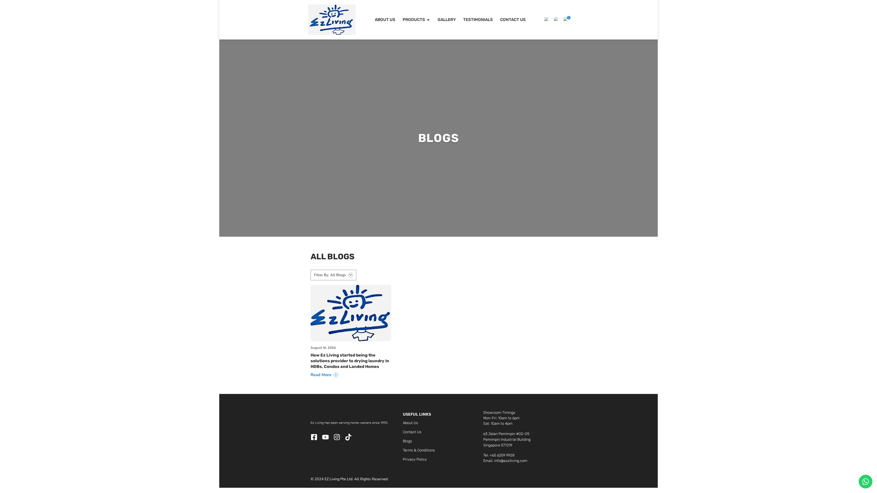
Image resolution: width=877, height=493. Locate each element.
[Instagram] (336, 437)
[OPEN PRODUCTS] (428, 20)
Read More (321, 375)
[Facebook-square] (314, 437)
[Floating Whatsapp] (865, 481)
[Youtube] (325, 437)
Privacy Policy (415, 459)
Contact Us (412, 432)
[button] (546, 19)
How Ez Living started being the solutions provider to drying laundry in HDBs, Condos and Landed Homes (350, 361)
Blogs (407, 441)
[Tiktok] (348, 437)
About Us (410, 423)
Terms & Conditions (419, 450)
